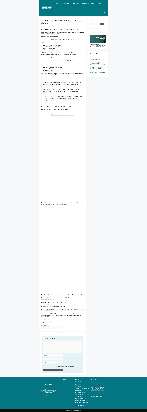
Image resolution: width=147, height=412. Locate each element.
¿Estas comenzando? (65, 3)
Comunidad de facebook (45, 395)
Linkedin (42, 394)
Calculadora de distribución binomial (95, 64)
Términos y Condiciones (98, 386)
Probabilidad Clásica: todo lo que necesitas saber (97, 56)
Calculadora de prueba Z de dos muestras (96, 72)
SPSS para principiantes (79, 405)
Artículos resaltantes (78, 384)
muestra (56, 306)
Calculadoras (78, 386)
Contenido (56, 3)
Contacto (55, 7)
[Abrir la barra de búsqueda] (104, 12)
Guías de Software (75, 3)
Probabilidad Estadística (81, 400)
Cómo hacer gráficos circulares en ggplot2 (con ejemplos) (53, 326)
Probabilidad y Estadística (81, 402)
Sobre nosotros (99, 3)
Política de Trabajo (101, 385)
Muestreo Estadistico (80, 398)
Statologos (45, 325)
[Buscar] (102, 24)
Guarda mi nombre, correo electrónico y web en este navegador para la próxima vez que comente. (67, 365)
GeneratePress (78, 410)
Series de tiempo (86, 404)
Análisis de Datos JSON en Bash (95, 59)
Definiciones (79, 388)
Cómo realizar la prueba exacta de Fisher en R (51, 328)
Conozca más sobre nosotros (99, 46)
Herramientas (85, 3)
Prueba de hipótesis (79, 404)
